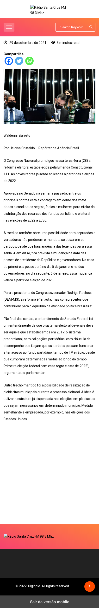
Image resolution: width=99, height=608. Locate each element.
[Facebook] (9, 64)
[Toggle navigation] (9, 27)
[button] (10, 27)
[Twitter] (19, 64)
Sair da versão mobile (49, 601)
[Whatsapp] (29, 64)
